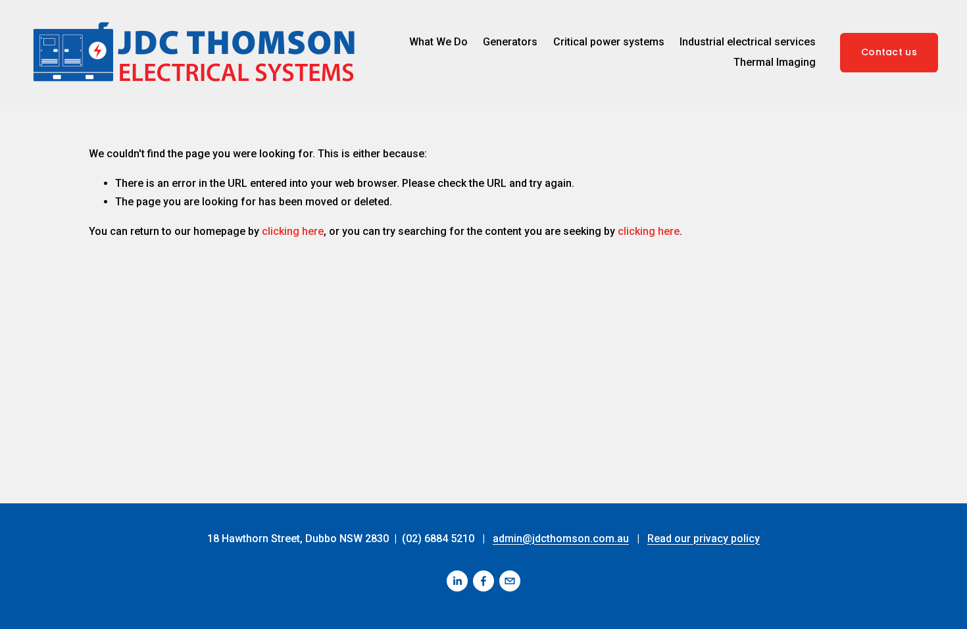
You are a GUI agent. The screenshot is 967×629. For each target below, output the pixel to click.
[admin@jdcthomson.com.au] (509, 580)
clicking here (293, 231)
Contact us (889, 52)
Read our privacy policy (703, 538)
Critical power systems (608, 42)
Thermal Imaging (774, 62)
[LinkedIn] (457, 580)
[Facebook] (483, 580)
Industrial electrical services (748, 42)
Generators (510, 42)
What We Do (438, 42)
